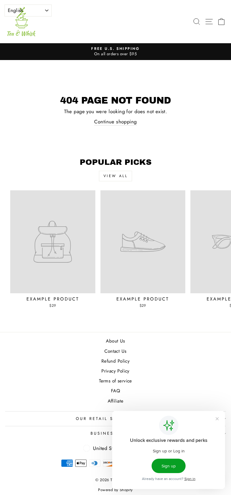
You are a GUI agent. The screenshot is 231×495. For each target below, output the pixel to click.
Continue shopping (115, 121)
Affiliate (116, 401)
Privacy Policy (115, 371)
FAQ (115, 391)
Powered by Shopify (115, 490)
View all (115, 176)
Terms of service (115, 381)
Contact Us (115, 351)
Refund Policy (115, 361)
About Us (115, 341)
